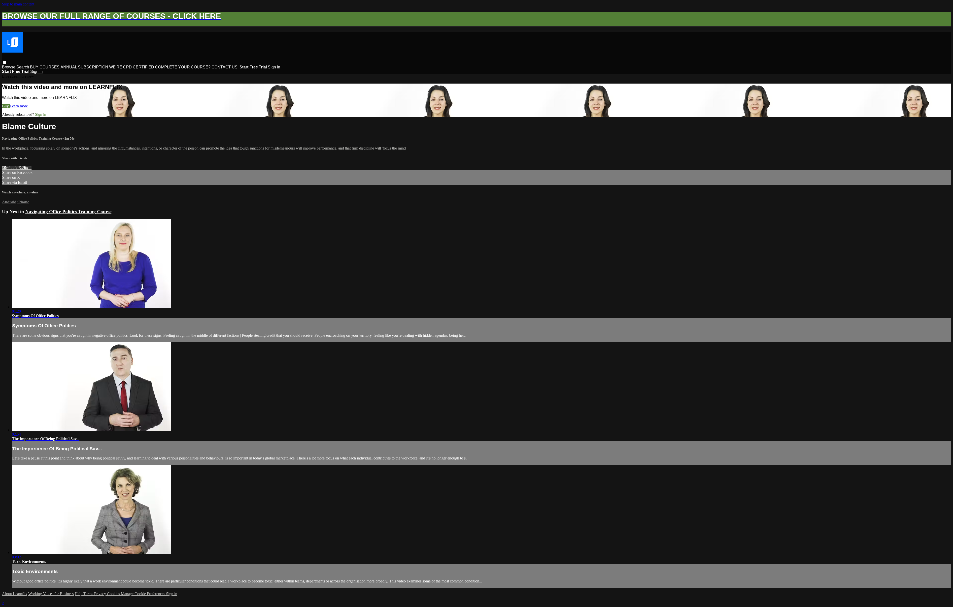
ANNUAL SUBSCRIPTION (84, 67)
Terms (88, 594)
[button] (4, 62)
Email (27, 168)
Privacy (100, 594)
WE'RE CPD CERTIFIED (131, 67)
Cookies (114, 594)
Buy (6, 106)
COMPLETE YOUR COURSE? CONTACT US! (196, 67)
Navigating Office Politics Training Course (32, 138)
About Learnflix (14, 594)
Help (79, 594)
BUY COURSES (45, 67)
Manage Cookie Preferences (143, 594)
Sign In (36, 71)
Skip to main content (18, 4)
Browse (9, 67)
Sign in (274, 67)
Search (23, 67)
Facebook (10, 168)
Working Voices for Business (51, 594)
